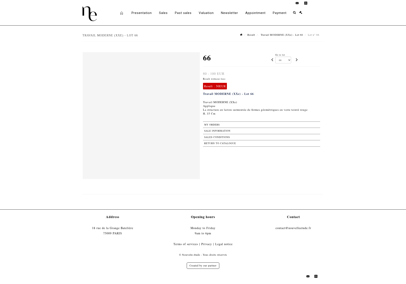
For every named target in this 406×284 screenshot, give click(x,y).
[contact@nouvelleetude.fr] (297, 3)
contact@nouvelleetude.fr (293, 228)
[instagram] (306, 3)
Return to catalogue (220, 143)
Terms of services (185, 244)
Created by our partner (203, 265)
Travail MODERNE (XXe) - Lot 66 (281, 34)
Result (251, 34)
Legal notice (224, 244)
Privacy (206, 244)
